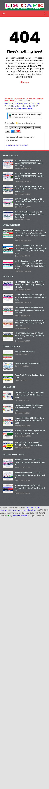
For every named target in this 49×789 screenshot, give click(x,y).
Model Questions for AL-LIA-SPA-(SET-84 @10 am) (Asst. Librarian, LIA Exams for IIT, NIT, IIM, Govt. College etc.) (30, 249)
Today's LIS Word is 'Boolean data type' (29, 376)
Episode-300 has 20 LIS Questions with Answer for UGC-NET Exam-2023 (29, 420)
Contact (4, 510)
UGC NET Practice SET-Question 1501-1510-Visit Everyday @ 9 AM (28, 443)
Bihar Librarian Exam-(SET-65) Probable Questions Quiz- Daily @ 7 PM (30, 462)
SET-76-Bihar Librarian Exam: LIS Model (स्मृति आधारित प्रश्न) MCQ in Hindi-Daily (29, 214)
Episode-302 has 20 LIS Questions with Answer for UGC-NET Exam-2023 (29, 395)
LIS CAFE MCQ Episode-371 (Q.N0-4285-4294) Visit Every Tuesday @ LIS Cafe (29, 335)
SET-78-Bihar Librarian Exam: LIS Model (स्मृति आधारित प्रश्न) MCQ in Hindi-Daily (29, 189)
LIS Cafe (29, 507)
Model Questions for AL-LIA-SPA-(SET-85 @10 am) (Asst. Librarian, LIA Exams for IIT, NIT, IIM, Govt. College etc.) (30, 234)
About (37, 507)
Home (26, 82)
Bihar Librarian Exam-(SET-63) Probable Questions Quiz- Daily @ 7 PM (30, 488)
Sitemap (21, 510)
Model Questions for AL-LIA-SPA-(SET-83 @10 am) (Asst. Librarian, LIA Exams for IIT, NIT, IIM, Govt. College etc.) (30, 265)
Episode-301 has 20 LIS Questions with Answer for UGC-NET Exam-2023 (29, 407)
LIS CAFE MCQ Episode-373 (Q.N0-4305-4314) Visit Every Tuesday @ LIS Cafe (29, 310)
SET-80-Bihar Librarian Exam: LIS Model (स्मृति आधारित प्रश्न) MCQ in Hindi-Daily (29, 163)
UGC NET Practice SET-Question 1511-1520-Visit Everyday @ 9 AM (30, 432)
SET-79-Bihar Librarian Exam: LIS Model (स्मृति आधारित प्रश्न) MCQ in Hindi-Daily (29, 176)
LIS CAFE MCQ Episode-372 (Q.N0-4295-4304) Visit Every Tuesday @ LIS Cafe (29, 323)
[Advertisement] (24, 541)
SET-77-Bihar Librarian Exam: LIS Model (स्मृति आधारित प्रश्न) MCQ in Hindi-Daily (29, 201)
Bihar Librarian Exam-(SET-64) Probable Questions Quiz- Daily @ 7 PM (30, 475)
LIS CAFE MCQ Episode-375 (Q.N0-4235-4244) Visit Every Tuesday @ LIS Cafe (29, 284)
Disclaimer (32, 510)
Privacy (12, 510)
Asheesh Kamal (20, 515)
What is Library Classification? (28, 363)
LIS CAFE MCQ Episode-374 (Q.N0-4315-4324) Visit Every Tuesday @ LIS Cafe (30, 297)
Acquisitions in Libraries (24, 351)
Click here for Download (17, 145)
